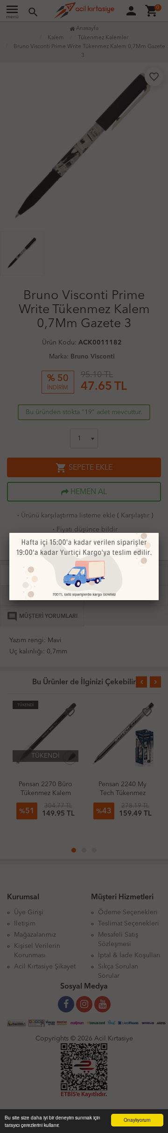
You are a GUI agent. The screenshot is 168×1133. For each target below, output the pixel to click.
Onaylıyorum (137, 1119)
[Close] (158, 532)
